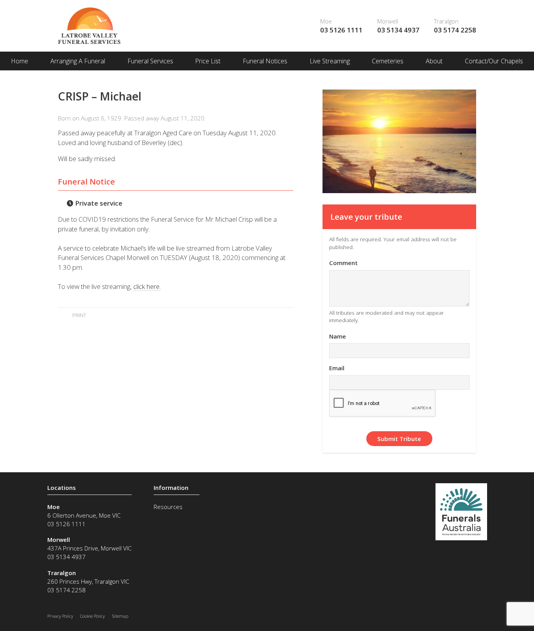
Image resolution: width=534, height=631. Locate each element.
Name (337, 336)
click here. (147, 286)
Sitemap (120, 616)
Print (78, 315)
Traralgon (446, 21)
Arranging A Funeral (77, 61)
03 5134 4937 (398, 29)
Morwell (387, 21)
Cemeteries (387, 61)
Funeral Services (150, 61)
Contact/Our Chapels (494, 61)
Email (336, 368)
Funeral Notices (265, 61)
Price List (207, 61)
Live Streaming (330, 61)
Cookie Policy (92, 616)
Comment (343, 263)
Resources (168, 507)
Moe (326, 21)
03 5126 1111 (341, 29)
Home (19, 61)
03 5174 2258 (455, 29)
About (434, 61)
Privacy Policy (60, 616)
